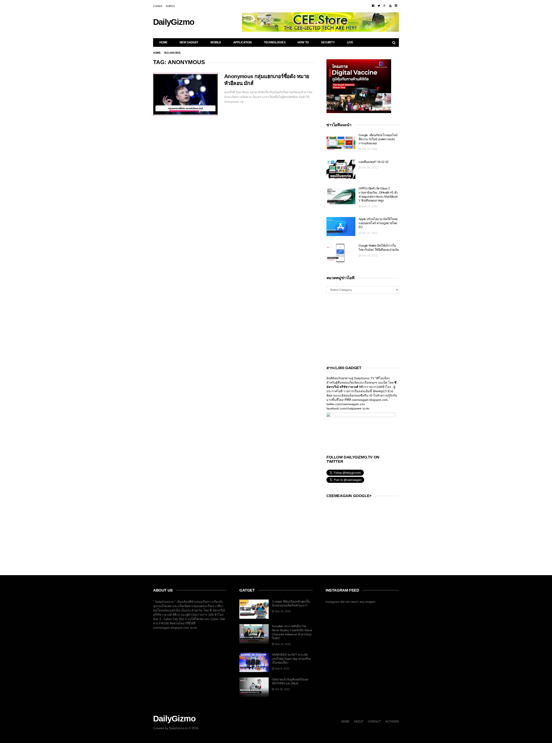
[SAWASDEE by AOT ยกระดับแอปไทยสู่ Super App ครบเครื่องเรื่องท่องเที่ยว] (254, 662)
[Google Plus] (384, 5)
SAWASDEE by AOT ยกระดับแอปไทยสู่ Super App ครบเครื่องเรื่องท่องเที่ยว (291, 658)
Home (163, 42)
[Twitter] (379, 5)
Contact (157, 6)
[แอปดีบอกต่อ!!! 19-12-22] (340, 169)
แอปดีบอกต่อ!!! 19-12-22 (373, 162)
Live (350, 42)
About (359, 721)
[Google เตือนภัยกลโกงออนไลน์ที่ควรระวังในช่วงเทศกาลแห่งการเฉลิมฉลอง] (340, 142)
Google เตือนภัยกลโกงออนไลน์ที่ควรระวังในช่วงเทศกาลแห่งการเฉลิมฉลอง (378, 139)
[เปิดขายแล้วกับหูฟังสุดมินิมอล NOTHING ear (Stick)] (254, 687)
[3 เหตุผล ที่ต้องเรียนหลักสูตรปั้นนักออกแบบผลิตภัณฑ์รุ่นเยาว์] (254, 609)
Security (328, 42)
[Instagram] (396, 5)
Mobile (215, 42)
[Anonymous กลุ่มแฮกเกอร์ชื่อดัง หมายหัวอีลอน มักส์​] (185, 94)
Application (242, 42)
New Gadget (189, 42)
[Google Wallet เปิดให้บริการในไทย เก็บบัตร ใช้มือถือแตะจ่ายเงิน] (340, 253)
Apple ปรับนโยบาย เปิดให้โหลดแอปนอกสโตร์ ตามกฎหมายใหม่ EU (378, 223)
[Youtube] (390, 5)
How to (303, 42)
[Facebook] (373, 5)
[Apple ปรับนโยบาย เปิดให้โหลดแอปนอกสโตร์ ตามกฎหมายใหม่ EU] (340, 226)
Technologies (275, 42)
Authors (170, 6)
